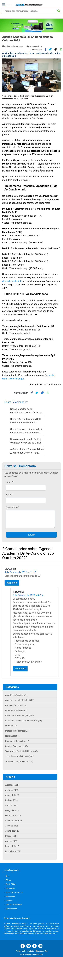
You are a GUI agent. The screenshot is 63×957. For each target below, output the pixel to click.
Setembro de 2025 (13, 820)
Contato (9, 901)
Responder (11, 582)
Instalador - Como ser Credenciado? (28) (23, 720)
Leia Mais (52, 933)
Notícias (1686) (12, 736)
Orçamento (10, 888)
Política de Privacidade (25, 951)
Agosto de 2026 (12, 785)
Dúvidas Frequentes (14, 905)
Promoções (10, 896)
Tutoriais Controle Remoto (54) (19, 761)
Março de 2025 (12, 846)
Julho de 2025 (11, 826)
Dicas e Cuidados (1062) (16, 710)
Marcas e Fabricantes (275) (17, 731)
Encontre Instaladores (14, 892)
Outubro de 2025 (13, 815)
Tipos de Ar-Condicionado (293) (19, 756)
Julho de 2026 (11, 790)
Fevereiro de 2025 (13, 851)
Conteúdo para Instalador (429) (19, 700)
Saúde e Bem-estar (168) (16, 746)
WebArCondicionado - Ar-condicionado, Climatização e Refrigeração (28, 5)
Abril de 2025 (11, 841)
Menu (9, 4)
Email (9, 494)
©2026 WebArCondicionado (31, 954)
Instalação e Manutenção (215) (19, 715)
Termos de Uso (42, 951)
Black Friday (11, 884)
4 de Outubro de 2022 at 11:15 (20, 572)
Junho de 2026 (12, 795)
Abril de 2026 (11, 805)
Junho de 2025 (12, 831)
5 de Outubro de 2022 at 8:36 (28, 595)
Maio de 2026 (11, 800)
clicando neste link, (12, 281)
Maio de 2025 (11, 836)
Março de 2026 (12, 810)
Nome (9, 482)
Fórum (8, 880)
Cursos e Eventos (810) (15, 705)
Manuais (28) (11, 726)
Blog (8, 876)
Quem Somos (11, 909)
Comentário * (12, 507)
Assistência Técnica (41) (16, 695)
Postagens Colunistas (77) (17, 741)
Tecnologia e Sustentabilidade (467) (21, 751)
